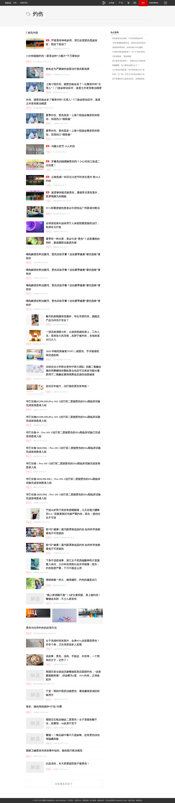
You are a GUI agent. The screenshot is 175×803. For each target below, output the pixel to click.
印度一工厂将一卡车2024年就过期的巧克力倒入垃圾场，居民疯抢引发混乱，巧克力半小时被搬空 (130, 74)
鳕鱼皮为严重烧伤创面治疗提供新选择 (67, 68)
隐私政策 (101, 800)
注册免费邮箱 (153, 3)
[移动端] (104, 3)
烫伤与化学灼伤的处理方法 (41, 627)
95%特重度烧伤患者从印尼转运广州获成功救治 (73, 208)
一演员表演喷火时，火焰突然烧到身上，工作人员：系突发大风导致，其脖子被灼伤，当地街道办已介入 (73, 335)
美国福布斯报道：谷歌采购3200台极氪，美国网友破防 (130, 47)
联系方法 (78, 800)
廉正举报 (131, 800)
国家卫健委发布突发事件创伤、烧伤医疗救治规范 (54, 750)
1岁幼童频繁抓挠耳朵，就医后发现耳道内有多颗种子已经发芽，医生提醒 (130, 43)
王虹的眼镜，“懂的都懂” (122, 56)
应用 (14, 3)
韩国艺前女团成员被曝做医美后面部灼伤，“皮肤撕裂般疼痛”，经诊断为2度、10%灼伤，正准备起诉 (73, 675)
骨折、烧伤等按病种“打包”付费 (44, 706)
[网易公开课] (112, 3)
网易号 (28, 62)
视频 (48, 49)
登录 (143, 3)
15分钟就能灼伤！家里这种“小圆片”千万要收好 (53, 55)
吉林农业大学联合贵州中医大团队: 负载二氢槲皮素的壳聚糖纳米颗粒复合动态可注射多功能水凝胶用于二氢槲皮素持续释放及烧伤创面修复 (73, 370)
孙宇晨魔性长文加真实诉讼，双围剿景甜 (128, 79)
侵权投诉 (139, 800)
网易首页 (8, 3)
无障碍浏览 (24, 3)
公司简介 (70, 800)
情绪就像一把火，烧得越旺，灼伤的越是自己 (71, 579)
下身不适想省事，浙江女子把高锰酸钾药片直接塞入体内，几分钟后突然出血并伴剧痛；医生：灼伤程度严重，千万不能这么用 (73, 564)
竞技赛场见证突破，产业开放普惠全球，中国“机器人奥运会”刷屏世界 (130, 38)
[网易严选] (121, 3)
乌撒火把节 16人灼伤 (63, 146)
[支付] (129, 3)
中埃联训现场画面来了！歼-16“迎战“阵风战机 (130, 52)
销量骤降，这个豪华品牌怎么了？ (125, 65)
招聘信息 (86, 800)
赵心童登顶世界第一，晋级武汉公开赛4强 (128, 61)
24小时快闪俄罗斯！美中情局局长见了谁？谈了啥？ (130, 70)
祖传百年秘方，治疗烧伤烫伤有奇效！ (67, 386)
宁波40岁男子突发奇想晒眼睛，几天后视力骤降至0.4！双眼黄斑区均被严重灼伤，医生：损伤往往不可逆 (73, 514)
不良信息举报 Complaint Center (116, 800)
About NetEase (60, 800)
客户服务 (93, 800)
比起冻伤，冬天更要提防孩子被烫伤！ (67, 763)
